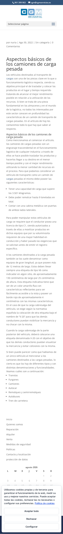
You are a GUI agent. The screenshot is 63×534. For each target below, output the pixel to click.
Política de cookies (45, 503)
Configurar (32, 526)
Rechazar (31, 518)
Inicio (9, 419)
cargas (9, 78)
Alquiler (10, 434)
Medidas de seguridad (18, 444)
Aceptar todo (31, 511)
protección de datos (17, 459)
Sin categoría (42, 42)
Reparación (12, 429)
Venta (9, 439)
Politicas (10, 449)
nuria (13, 42)
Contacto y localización (18, 454)
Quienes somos (14, 424)
